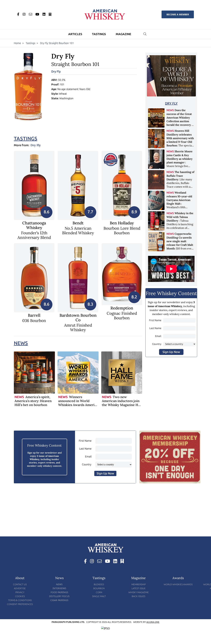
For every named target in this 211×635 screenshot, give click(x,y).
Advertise (20, 588)
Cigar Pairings (59, 600)
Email (158, 336)
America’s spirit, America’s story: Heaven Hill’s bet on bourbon (33, 401)
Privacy (19, 592)
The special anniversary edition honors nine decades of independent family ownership (180, 145)
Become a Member (177, 14)
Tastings (99, 34)
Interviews (59, 588)
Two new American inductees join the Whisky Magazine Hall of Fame (122, 403)
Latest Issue (139, 588)
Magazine (123, 34)
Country (156, 344)
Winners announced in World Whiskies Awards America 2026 (78, 403)
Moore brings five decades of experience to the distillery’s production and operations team (180, 166)
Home (17, 43)
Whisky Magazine (138, 592)
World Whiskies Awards (178, 584)
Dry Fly (56, 71)
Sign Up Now (171, 352)
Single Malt (99, 596)
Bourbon (99, 588)
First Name (155, 320)
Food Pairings (59, 592)
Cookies (20, 596)
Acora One (152, 622)
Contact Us (20, 584)
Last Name (155, 328)
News (21, 343)
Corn (99, 592)
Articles (75, 34)
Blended (99, 584)
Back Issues (138, 596)
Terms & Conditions (20, 600)
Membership (138, 584)
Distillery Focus (59, 596)
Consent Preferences (20, 604)
